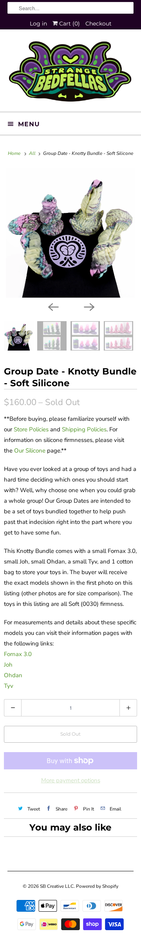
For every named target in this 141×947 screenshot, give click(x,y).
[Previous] (52, 306)
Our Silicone (29, 450)
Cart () (69, 23)
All (33, 153)
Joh (8, 665)
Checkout (98, 23)
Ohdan (13, 675)
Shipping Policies (84, 429)
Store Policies (31, 429)
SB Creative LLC (57, 886)
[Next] (88, 306)
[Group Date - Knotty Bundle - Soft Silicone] (70, 233)
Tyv (8, 686)
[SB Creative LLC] (70, 73)
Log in (38, 23)
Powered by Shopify (97, 886)
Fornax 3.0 (18, 654)
